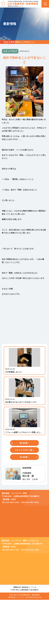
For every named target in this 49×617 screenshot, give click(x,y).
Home (6, 42)
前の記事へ (24, 443)
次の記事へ (24, 457)
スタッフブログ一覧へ (24, 450)
